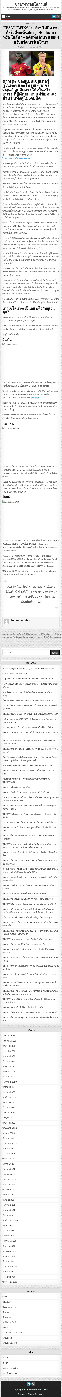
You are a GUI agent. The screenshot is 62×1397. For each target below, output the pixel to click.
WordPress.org (9, 1373)
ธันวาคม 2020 (8, 1215)
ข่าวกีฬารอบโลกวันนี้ (31, 4)
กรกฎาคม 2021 (9, 1179)
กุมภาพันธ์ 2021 (9, 1205)
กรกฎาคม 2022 (9, 1118)
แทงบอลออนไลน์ (9, 1343)
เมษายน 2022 (8, 1133)
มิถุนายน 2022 (8, 1123)
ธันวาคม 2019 (8, 1277)
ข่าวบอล (31, 23)
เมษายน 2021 (8, 1195)
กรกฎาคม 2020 (9, 1241)
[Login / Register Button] (54, 16)
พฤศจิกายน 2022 (10, 1097)
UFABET (6, 1302)
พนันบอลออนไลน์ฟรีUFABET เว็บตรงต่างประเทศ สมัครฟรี (27, 765)
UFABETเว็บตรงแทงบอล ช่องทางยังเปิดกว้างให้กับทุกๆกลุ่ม (27, 939)
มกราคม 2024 (8, 1056)
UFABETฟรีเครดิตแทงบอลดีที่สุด (16, 787)
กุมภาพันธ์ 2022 (9, 1143)
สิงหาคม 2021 (8, 1174)
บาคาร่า (5, 1327)
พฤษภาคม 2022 (9, 1128)
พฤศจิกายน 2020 (10, 1220)
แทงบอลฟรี (7, 1338)
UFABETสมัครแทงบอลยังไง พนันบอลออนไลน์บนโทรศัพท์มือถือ (29, 904)
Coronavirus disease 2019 (15, 674)
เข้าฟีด (5, 1363)
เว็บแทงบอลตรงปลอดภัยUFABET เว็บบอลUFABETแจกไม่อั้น (28, 700)
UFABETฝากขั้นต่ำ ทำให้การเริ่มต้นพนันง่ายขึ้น (22, 1007)
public (5, 1297)
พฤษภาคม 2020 (9, 1251)
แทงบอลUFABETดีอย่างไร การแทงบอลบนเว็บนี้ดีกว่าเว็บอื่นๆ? (28, 727)
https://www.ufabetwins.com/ (16, 158)
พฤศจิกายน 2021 (9, 1159)
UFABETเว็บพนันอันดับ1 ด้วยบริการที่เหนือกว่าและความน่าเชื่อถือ (30, 1012)
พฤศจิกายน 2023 (10, 1066)
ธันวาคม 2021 (8, 1153)
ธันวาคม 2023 (8, 1061)
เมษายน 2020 (8, 1256)
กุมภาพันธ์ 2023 (9, 1082)
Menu (8, 16)
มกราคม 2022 (8, 1148)
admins (23, 47)
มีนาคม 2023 (8, 1077)
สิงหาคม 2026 (8, 1036)
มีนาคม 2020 (8, 1261)
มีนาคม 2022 (8, 1138)
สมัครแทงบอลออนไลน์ (12, 1333)
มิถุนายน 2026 (8, 1046)
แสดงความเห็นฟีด (10, 1368)
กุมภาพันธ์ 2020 (9, 1266)
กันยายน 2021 (8, 1169)
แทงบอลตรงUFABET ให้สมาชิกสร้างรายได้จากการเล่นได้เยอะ (29, 822)
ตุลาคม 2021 (8, 1164)
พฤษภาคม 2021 (9, 1189)
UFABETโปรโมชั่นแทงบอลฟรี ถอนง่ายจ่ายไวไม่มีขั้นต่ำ (26, 792)
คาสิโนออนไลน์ (9, 1322)
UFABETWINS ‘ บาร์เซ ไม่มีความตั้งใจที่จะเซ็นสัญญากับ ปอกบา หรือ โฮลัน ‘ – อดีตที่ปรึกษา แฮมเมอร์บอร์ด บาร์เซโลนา (31, 35)
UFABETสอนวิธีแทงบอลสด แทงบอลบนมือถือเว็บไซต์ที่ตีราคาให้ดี (30, 714)
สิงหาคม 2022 (8, 1112)
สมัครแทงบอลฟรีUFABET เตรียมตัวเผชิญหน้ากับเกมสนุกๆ (27, 917)
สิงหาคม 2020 (8, 1236)
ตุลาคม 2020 (8, 1225)
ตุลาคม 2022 (8, 1102)
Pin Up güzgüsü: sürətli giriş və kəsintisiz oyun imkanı (28, 668)
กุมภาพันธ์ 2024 (9, 1051)
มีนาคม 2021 (8, 1200)
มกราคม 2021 (8, 1210)
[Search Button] (58, 16)
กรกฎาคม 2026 (9, 1041)
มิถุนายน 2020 (8, 1246)
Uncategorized (9, 1307)
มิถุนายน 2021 (8, 1184)
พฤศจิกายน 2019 (9, 1282)
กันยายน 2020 (8, 1230)
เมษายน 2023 (8, 1072)
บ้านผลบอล (36, 398)
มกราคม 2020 (8, 1272)
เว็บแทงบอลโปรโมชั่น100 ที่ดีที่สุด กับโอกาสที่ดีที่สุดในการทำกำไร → (32, 634)
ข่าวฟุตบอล (7, 1317)
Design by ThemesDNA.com (31, 1394)
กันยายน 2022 (8, 1107)
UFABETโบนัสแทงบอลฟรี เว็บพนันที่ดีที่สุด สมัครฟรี (24, 894)
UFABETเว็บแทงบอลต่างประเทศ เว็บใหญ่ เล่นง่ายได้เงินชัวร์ (27, 899)
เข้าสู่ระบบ (6, 1358)
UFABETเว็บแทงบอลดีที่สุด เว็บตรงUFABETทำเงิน (23, 944)
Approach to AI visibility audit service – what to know (28, 679)
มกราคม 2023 (8, 1087)
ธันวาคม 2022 (8, 1092)
